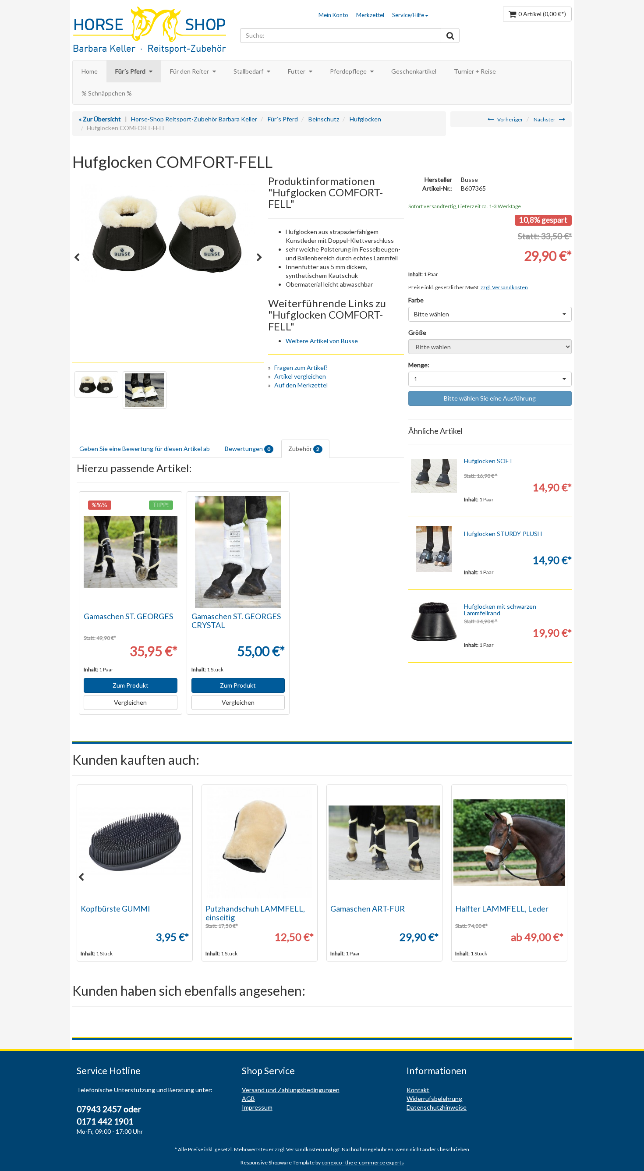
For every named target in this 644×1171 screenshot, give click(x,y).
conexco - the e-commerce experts (363, 1162)
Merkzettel (370, 14)
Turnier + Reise (475, 71)
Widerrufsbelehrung (434, 1098)
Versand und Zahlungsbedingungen (291, 1089)
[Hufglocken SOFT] (434, 476)
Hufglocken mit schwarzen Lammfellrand (500, 610)
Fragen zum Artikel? (301, 367)
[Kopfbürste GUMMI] (135, 842)
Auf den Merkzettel (301, 385)
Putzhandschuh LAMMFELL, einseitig (255, 913)
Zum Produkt (131, 685)
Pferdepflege (349, 71)
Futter (297, 71)
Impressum (257, 1107)
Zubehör (303, 448)
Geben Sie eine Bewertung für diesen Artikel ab (144, 448)
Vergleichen (130, 702)
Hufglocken (365, 119)
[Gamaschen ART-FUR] (384, 842)
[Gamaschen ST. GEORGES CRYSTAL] (238, 552)
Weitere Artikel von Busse (322, 340)
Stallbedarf (249, 71)
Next (259, 257)
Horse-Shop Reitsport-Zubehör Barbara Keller (194, 119)
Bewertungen (247, 448)
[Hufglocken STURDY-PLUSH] (434, 549)
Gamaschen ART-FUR (367, 908)
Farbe (416, 300)
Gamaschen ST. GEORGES (128, 616)
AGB (248, 1098)
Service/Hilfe (408, 14)
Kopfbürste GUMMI (115, 908)
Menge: (418, 365)
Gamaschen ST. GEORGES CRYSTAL (236, 620)
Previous (76, 257)
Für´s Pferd (131, 71)
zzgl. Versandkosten (504, 287)
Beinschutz (323, 119)
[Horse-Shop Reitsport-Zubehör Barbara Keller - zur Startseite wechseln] (154, 31)
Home (89, 71)
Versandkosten (304, 1149)
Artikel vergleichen (300, 376)
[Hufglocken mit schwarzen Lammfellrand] (434, 622)
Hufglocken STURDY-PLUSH (503, 533)
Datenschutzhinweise (437, 1107)
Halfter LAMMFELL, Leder (501, 908)
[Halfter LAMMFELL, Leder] (509, 842)
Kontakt (418, 1089)
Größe (417, 332)
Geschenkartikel (413, 71)
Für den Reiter (190, 71)
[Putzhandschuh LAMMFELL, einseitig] (259, 842)
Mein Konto (333, 14)
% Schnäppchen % (106, 93)
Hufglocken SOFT (488, 461)
